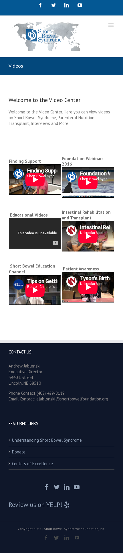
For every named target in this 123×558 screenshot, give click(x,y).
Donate (18, 452)
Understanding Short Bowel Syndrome (47, 440)
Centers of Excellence (32, 463)
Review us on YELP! (36, 504)
